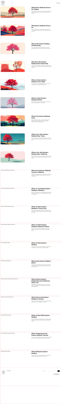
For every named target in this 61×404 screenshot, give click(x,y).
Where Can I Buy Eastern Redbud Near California (39, 153)
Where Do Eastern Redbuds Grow (40, 117)
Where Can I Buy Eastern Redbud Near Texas (39, 135)
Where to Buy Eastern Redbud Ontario (38, 99)
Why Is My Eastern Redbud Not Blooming (40, 44)
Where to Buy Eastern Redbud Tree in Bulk (38, 81)
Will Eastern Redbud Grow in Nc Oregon (41, 8)
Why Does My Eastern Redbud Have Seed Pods (39, 62)
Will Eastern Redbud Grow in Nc (41, 26)
